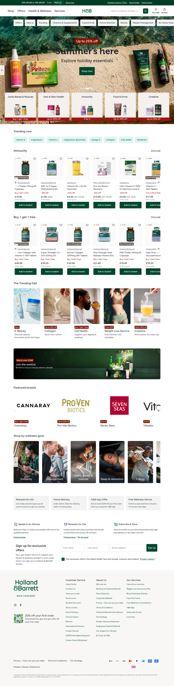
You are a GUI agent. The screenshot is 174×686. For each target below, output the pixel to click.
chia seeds (126, 139)
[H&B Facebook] (20, 605)
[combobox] (126, 11)
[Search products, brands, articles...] (146, 11)
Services (59, 10)
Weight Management (143, 22)
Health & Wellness (39, 10)
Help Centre (147, 2)
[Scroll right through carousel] (158, 182)
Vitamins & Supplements (64, 22)
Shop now (70, 2)
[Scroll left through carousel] (16, 182)
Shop (11, 10)
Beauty (124, 22)
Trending (43, 22)
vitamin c (53, 139)
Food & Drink (88, 22)
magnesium (37, 139)
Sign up (152, 547)
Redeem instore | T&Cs (117, 2)
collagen (110, 139)
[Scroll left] (16, 462)
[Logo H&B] (87, 12)
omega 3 (95, 139)
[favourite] (34, 159)
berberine (142, 139)
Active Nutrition (107, 22)
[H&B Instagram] (15, 605)
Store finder (134, 2)
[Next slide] (172, 70)
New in (30, 22)
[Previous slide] (2, 70)
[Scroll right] (158, 411)
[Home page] (87, 11)
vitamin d (20, 139)
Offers (21, 10)
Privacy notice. (147, 559)
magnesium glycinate (74, 139)
